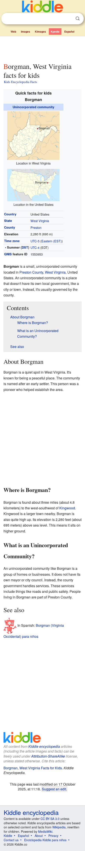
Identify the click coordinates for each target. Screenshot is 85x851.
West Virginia (40, 220)
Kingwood (67, 507)
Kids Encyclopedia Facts (20, 82)
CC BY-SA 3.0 (50, 818)
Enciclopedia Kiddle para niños (45, 840)
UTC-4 (35, 247)
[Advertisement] (42, 48)
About (39, 835)
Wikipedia (59, 827)
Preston (36, 227)
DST (25, 247)
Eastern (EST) (51, 241)
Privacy (53, 835)
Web (13, 31)
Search (77, 18)
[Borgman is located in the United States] (33, 184)
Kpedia (55, 31)
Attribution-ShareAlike (48, 756)
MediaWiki (45, 831)
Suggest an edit (54, 788)
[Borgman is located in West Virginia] (33, 135)
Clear (68, 18)
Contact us (11, 840)
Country (10, 214)
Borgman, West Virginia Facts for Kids (32, 767)
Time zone (12, 241)
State (8, 220)
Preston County (31, 272)
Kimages (40, 31)
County (9, 227)
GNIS (8, 254)
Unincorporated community (33, 107)
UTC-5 (35, 241)
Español (69, 31)
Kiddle (8, 835)
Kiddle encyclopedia (44, 746)
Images (25, 31)
